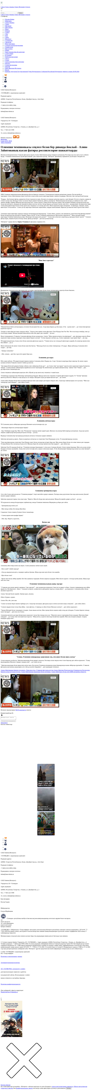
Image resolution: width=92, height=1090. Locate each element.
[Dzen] (5, 87)
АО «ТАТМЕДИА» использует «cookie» (13, 969)
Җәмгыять (4, 139)
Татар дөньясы (10, 7)
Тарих (17, 7)
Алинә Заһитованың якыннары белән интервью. (36, 672)
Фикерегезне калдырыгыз (8, 721)
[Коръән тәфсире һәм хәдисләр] (5, 76)
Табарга (20, 13)
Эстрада (27, 7)
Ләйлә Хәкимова (6, 142)
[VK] (5, 78)
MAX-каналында (21, 710)
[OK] (5, 84)
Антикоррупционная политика (10, 962)
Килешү (69, 1088)
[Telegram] (5, 80)
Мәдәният (22, 7)
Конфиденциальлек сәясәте (24, 1088)
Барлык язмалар (5, 1085)
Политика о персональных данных (11, 956)
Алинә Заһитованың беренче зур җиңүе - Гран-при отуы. (18, 670)
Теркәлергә (4, 723)
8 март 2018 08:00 (6, 141)
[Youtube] (5, 82)
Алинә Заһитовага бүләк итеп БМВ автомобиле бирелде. (68, 672)
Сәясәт (3, 7)
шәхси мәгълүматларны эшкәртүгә (62, 1086)
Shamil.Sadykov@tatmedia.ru (9, 992)
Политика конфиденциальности (10, 984)
